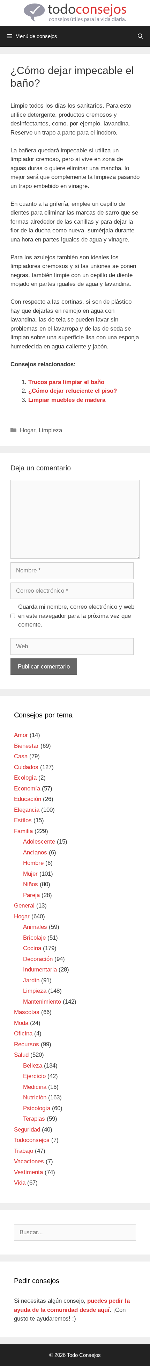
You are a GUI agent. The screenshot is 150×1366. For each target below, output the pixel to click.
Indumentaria (40, 969)
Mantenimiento (42, 1001)
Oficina (23, 1033)
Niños (30, 884)
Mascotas (26, 1012)
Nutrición (34, 1097)
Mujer (30, 873)
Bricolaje (34, 937)
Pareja (31, 895)
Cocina (32, 948)
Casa (21, 756)
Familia (23, 831)
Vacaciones (29, 1161)
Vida (19, 1182)
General (24, 905)
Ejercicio (34, 1076)
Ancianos (35, 852)
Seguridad (27, 1129)
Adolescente (39, 841)
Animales (35, 927)
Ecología (25, 777)
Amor (21, 735)
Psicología (36, 1108)
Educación (27, 799)
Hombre (33, 863)
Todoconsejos (32, 1140)
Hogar (27, 430)
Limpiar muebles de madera (66, 400)
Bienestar (26, 746)
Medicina (34, 1087)
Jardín (31, 980)
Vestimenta (28, 1172)
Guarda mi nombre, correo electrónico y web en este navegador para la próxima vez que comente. (76, 616)
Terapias (34, 1118)
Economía (27, 788)
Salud (21, 1054)
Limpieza (50, 430)
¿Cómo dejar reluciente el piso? (72, 391)
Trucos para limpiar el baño (66, 382)
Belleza (32, 1065)
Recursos (26, 1044)
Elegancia (26, 810)
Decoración (38, 959)
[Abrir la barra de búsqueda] (140, 36)
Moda (21, 1023)
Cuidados (26, 767)
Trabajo (23, 1151)
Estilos (23, 820)
